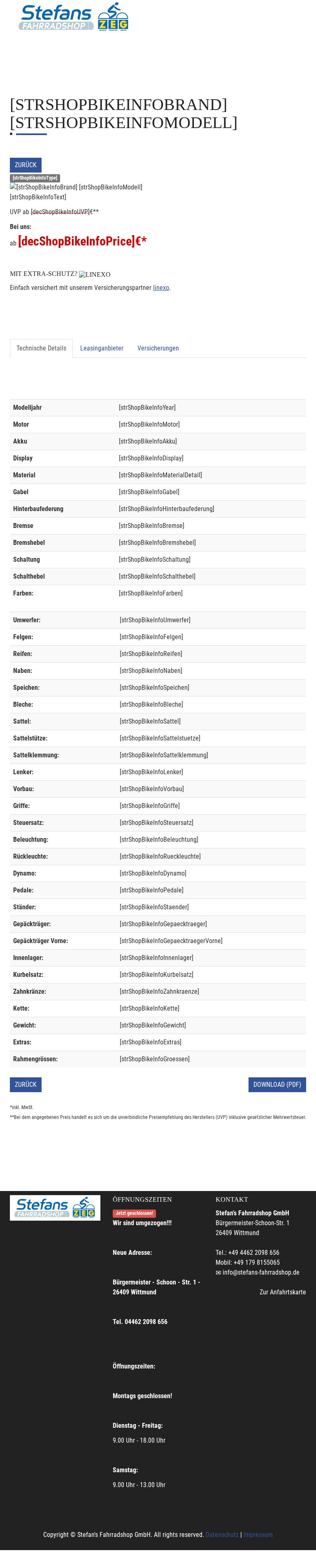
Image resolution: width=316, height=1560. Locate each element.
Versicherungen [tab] (158, 348)
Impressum (258, 1535)
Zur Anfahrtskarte (283, 1292)
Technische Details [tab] (41, 348)
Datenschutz (222, 1535)
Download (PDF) (277, 1084)
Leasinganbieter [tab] (101, 348)
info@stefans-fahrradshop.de (261, 1272)
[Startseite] (74, 17)
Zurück (26, 165)
